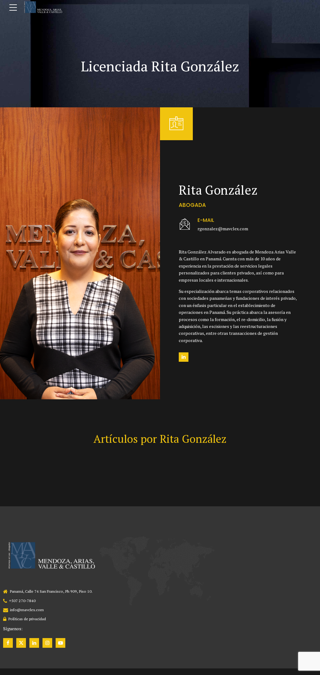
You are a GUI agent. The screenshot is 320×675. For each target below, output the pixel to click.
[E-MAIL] (185, 224)
